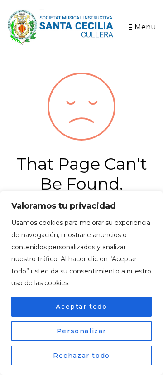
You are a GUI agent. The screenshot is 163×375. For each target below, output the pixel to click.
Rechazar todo (81, 355)
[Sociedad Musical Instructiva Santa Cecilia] (61, 27)
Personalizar (81, 331)
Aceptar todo (81, 306)
